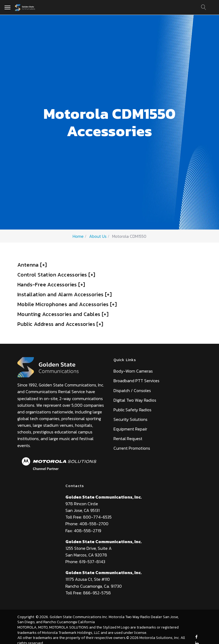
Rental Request (128, 438)
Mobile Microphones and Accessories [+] (67, 304)
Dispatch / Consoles (132, 390)
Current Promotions (132, 448)
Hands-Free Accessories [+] (51, 284)
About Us (98, 236)
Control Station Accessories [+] (56, 275)
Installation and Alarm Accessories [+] (64, 294)
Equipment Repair (130, 429)
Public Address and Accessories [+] (60, 324)
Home (78, 236)
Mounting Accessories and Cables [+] (62, 314)
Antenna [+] (32, 265)
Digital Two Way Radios (135, 400)
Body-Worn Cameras (133, 371)
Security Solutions (130, 419)
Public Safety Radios (132, 409)
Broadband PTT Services (136, 380)
